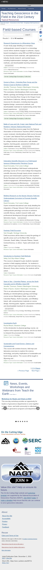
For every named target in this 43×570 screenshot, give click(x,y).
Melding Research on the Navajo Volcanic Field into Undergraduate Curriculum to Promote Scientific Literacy (21, 198)
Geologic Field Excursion (12, 230)
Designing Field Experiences (31, 23)
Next (38, 408)
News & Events (22, 8)
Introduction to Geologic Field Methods (17, 256)
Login (29, 5)
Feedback (5, 527)
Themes (3, 8)
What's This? (5, 562)
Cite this (9, 558)
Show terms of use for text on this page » (13, 544)
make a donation (7, 500)
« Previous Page (23, 371)
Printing (4, 521)
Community (31, 8)
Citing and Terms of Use (10, 535)
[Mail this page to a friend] (40, 40)
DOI (3, 558)
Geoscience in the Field (16, 23)
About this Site (7, 516)
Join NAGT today (30, 498)
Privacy (4, 524)
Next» (38, 368)
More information (6, 550)
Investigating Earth (10, 323)
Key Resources (12, 8)
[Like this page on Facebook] (40, 29)
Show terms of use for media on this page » (13, 547)
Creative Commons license (30, 539)
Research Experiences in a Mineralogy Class (19, 43)
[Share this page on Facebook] (40, 32)
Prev (5, 408)
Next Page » (35, 371)
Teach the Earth (4, 23)
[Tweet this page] (40, 36)
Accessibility (6, 518)
